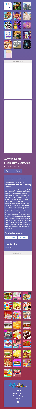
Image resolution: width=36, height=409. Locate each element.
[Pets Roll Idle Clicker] (8, 44)
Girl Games (23, 237)
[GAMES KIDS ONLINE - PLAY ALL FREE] (8, 4)
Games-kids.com (9, 178)
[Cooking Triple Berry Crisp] (8, 344)
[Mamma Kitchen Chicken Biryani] (17, 344)
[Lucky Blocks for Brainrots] (17, 25)
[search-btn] (10, 8)
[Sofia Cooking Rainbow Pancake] (27, 363)
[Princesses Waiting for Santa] (8, 315)
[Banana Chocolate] (8, 325)
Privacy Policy (18, 393)
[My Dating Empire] (27, 16)
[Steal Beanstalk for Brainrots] (17, 35)
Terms (18, 398)
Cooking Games (20, 178)
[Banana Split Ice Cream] (8, 334)
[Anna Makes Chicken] (17, 296)
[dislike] (17, 171)
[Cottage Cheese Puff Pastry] (17, 354)
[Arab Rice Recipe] (8, 354)
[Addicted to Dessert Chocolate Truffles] (27, 334)
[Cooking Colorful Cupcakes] (8, 306)
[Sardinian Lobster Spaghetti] (8, 296)
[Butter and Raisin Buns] (17, 325)
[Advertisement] (18, 81)
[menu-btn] (6, 8)
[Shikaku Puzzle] (8, 54)
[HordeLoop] (27, 44)
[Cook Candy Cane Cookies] (17, 315)
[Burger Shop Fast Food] (8, 373)
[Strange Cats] (8, 25)
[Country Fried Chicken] (27, 354)
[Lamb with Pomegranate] (8, 363)
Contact (18, 391)
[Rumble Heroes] (27, 35)
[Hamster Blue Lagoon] (27, 306)
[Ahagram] (8, 35)
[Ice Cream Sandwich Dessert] (17, 363)
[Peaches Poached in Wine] (27, 344)
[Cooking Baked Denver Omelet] (17, 306)
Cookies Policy (18, 396)
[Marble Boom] (27, 25)
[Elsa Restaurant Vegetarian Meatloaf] (27, 315)
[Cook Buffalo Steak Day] (27, 325)
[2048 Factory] (17, 16)
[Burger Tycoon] (17, 334)
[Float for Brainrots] (8, 16)
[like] (7, 171)
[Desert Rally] (17, 44)
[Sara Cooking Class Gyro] (27, 296)
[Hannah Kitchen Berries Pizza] (17, 373)
